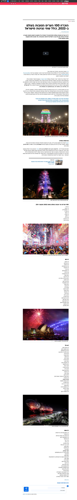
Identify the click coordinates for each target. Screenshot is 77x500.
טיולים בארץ (55, 3)
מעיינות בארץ (35, 3)
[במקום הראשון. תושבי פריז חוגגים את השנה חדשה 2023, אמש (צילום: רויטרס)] (46, 121)
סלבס (46, 1)
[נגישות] (1, 1)
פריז (68, 71)
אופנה (22, 1)
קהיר (37, 149)
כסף (42, 1)
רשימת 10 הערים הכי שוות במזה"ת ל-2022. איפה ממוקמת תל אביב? (52, 98)
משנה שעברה (43, 79)
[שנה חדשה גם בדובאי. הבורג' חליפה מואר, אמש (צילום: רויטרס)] (46, 185)
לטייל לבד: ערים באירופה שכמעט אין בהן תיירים (57, 101)
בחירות (53, 1)
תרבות (49, 1)
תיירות (31, 1)
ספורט (58, 1)
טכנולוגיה (27, 1)
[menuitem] (61, 1)
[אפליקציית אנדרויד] (15, 3)
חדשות (62, 1)
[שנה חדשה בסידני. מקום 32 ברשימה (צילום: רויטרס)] (46, 325)
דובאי (67, 143)
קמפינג (40, 3)
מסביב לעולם (44, 3)
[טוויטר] (12, 3)
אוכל (39, 1)
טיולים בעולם (50, 3)
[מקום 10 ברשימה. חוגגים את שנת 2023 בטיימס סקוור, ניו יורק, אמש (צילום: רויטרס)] (46, 240)
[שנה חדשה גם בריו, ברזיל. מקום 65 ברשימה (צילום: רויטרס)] (46, 411)
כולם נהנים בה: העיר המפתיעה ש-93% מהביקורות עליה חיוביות (53, 100)
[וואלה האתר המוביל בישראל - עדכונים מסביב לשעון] (66, 1)
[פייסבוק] (10, 3)
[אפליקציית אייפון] (13, 3)
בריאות (35, 1)
